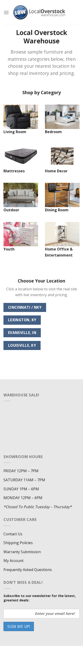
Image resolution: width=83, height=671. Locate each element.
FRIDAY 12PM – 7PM (21, 470)
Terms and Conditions (42, 658)
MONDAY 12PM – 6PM (22, 497)
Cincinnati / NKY (25, 307)
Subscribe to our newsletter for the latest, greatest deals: (39, 598)
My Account (13, 560)
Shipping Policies (18, 542)
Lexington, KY (22, 319)
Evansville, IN (22, 332)
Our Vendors (58, 651)
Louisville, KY (22, 345)
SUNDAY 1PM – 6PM (21, 488)
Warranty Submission (22, 551)
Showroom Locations (28, 654)
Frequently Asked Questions (27, 569)
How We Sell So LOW (28, 651)
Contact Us (12, 533)
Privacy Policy (61, 654)
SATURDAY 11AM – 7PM (24, 479)
